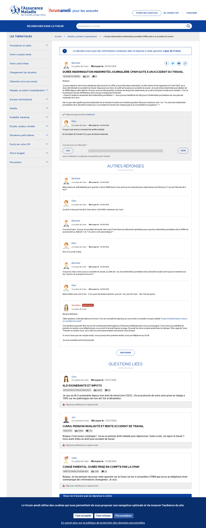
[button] (103, 16)
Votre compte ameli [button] (20, 54)
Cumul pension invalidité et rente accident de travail (103, 426)
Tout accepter (83, 515)
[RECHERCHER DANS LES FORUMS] (188, 26)
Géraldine (76, 305)
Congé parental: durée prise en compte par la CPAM (101, 466)
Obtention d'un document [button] (23, 81)
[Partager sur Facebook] (166, 63)
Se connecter (171, 13)
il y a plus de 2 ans (79, 125)
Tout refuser (103, 515)
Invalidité (67, 431)
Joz (73, 417)
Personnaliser (124, 515)
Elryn (74, 121)
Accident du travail (71, 76)
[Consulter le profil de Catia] (66, 462)
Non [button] (185, 151)
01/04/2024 (99, 182)
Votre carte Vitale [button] (19, 63)
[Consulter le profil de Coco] (66, 381)
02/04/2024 (99, 125)
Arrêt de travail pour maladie (75, 471)
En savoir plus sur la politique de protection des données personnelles (103, 522)
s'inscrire (191, 13)
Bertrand (76, 63)
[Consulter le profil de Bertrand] (66, 67)
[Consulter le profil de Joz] (66, 421)
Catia (74, 458)
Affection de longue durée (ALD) (77, 390)
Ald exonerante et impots (82, 385)
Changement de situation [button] (23, 72)
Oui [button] (69, 150)
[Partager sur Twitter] (173, 63)
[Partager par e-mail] (179, 63)
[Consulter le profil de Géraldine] (66, 310)
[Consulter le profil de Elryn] (66, 125)
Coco (74, 377)
